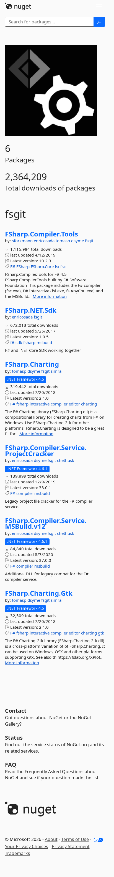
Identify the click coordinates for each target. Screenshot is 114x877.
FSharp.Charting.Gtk (38, 593)
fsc (63, 266)
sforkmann (23, 240)
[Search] (99, 22)
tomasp (63, 240)
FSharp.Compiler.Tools (41, 234)
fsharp (29, 342)
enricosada (45, 240)
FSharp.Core (42, 266)
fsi (57, 266)
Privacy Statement (71, 846)
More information (50, 296)
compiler (59, 404)
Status (14, 737)
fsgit (89, 240)
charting (89, 404)
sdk (18, 342)
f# (12, 342)
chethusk (65, 460)
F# (12, 266)
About (51, 839)
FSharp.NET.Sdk (30, 310)
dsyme (78, 240)
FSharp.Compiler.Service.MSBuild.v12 (46, 523)
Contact (16, 710)
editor (74, 404)
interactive (40, 404)
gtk (101, 633)
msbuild (44, 342)
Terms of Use (75, 839)
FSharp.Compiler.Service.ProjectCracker (46, 450)
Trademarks (17, 853)
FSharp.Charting (32, 364)
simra (56, 371)
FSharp (23, 266)
